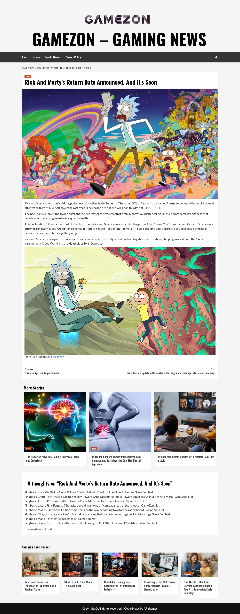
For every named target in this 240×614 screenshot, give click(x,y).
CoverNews (132, 608)
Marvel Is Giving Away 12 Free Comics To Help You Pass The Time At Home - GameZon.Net (95, 492)
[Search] (216, 57)
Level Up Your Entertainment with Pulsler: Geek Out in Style (185, 458)
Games (36, 57)
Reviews (187, 573)
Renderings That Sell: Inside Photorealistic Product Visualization (160, 585)
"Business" (29, 573)
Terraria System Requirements (41, 371)
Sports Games (53, 57)
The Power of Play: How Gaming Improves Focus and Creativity (52, 458)
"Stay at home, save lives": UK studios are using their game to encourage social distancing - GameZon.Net (104, 514)
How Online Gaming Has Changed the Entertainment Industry (119, 585)
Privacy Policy (73, 57)
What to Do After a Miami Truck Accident (78, 584)
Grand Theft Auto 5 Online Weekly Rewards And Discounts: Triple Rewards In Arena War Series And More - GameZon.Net (115, 496)
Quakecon (57, 357)
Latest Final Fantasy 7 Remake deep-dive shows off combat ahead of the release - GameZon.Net (99, 505)
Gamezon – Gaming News (119, 39)
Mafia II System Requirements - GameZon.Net (67, 518)
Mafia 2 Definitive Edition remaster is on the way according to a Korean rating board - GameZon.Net (101, 510)
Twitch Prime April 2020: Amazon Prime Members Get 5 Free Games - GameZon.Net (91, 501)
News (25, 57)
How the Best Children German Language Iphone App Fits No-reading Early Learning (198, 587)
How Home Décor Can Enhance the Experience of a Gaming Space (40, 585)
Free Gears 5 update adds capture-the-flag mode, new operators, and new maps (171, 371)
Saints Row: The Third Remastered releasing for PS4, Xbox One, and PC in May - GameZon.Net (97, 523)
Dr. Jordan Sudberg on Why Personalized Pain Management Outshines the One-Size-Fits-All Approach (116, 460)
